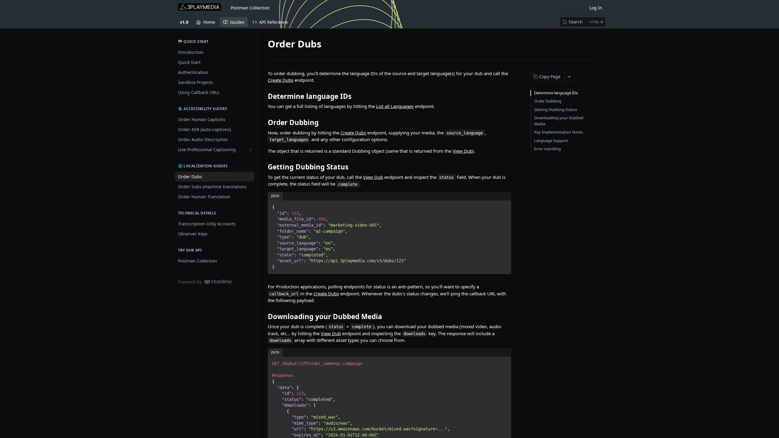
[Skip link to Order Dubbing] (263, 122)
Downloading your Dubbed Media (558, 121)
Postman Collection (250, 8)
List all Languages (395, 106)
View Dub (462, 151)
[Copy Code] (504, 206)
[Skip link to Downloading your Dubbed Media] (263, 316)
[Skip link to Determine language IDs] (263, 96)
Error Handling (547, 148)
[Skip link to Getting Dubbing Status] (263, 167)
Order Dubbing (547, 101)
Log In (595, 8)
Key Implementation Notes (558, 132)
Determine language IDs (556, 93)
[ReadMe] (218, 282)
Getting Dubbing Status (555, 109)
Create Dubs (280, 80)
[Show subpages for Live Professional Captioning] (250, 149)
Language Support (551, 140)
